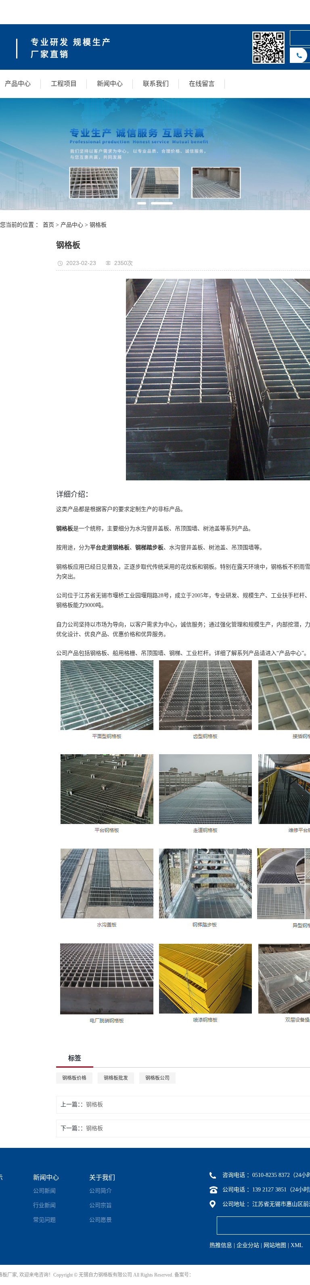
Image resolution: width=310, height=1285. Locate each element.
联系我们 (156, 83)
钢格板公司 (157, 1078)
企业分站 (248, 1245)
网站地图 (275, 1245)
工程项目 (64, 83)
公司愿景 (100, 1220)
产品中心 (18, 83)
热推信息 (220, 1245)
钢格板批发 (116, 1078)
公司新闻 (44, 1191)
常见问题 (44, 1220)
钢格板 (98, 225)
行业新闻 (44, 1205)
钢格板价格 (74, 1078)
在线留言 (202, 83)
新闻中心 (110, 83)
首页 (48, 225)
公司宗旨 (100, 1205)
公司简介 (100, 1191)
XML (297, 1245)
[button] (141, 203)
